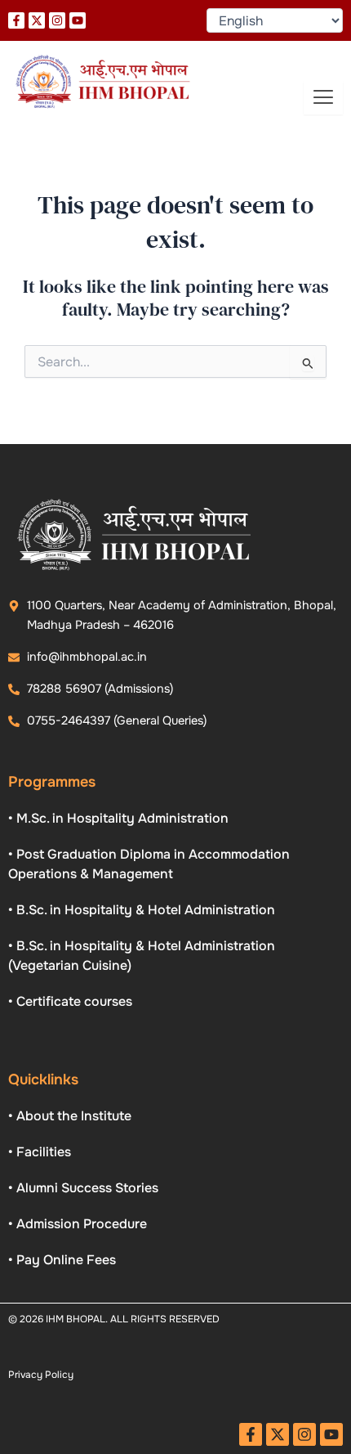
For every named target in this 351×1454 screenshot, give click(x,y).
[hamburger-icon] (323, 97)
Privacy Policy (40, 1374)
